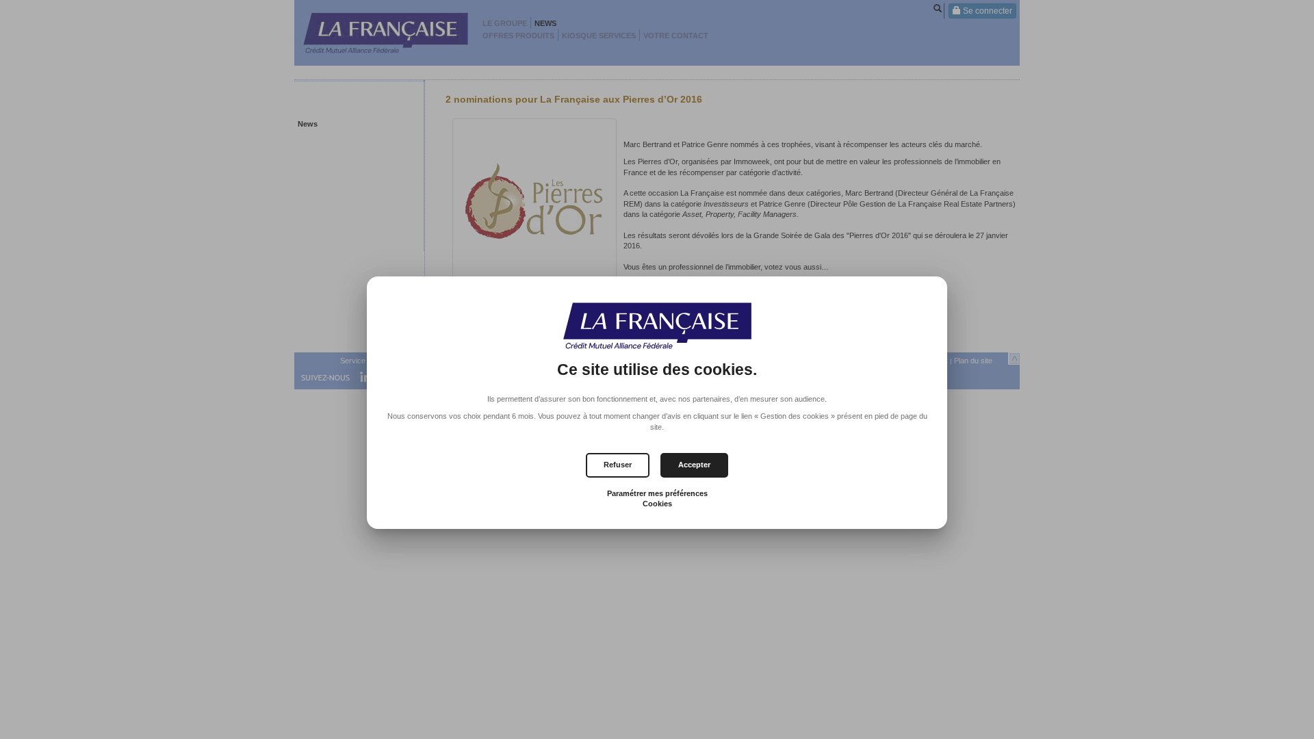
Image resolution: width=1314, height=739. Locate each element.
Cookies (657, 504)
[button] (694, 465)
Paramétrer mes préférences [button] (657, 493)
